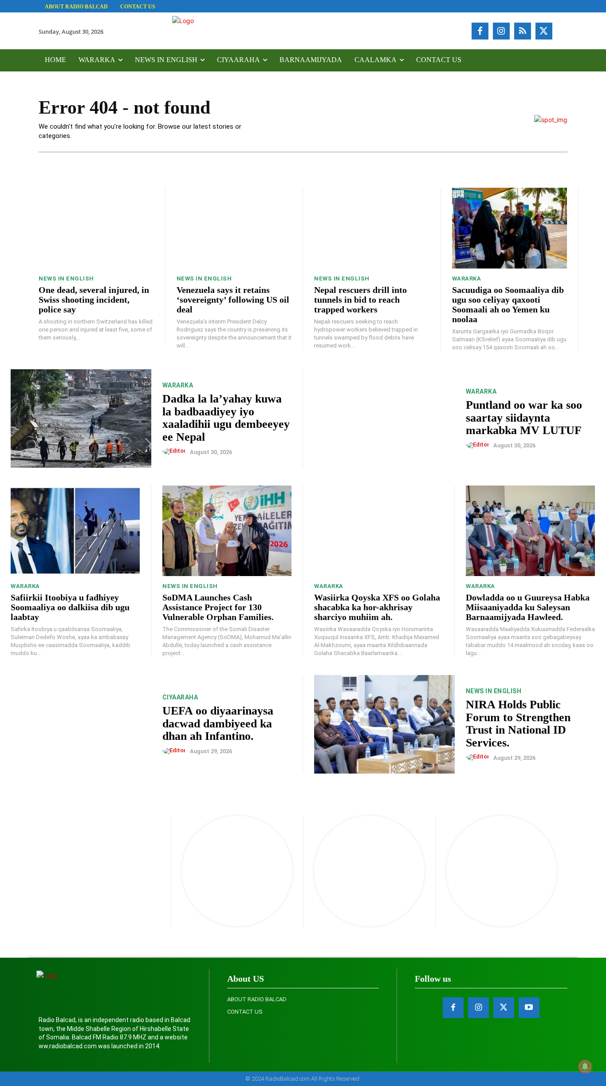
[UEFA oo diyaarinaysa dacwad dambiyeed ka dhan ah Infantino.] (81, 724)
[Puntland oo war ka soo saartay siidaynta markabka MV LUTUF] (384, 418)
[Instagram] (501, 31)
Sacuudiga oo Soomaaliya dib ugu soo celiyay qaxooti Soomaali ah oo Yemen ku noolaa (508, 304)
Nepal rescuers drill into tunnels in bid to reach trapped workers (360, 299)
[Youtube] (529, 1007)
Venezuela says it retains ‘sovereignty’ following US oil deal (233, 299)
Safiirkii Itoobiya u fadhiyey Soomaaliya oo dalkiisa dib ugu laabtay (70, 607)
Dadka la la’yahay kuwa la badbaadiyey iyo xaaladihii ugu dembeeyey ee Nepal (226, 417)
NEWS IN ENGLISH (66, 278)
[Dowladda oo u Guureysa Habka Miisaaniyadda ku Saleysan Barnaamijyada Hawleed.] (530, 531)
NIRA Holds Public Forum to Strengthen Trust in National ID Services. (518, 723)
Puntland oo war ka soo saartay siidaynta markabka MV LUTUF (524, 418)
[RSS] (522, 31)
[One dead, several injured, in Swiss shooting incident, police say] (96, 228)
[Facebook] (480, 31)
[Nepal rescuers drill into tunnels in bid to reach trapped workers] (371, 228)
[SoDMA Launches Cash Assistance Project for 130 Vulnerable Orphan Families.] (226, 531)
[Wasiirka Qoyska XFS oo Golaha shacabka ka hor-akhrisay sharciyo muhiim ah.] (378, 531)
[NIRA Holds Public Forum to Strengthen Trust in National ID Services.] (384, 724)
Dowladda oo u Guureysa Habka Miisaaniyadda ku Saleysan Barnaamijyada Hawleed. (528, 607)
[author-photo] (175, 451)
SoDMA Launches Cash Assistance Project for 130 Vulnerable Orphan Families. (218, 607)
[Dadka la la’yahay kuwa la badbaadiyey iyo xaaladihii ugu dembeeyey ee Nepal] (81, 418)
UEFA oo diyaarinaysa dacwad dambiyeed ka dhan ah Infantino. (217, 723)
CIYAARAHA (180, 697)
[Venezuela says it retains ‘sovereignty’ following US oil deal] (234, 228)
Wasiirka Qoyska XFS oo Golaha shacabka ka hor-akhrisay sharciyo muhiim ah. (377, 607)
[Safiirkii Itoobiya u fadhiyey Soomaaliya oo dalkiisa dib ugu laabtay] (75, 531)
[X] (543, 31)
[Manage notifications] (585, 1066)
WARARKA (466, 278)
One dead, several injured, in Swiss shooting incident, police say (94, 299)
